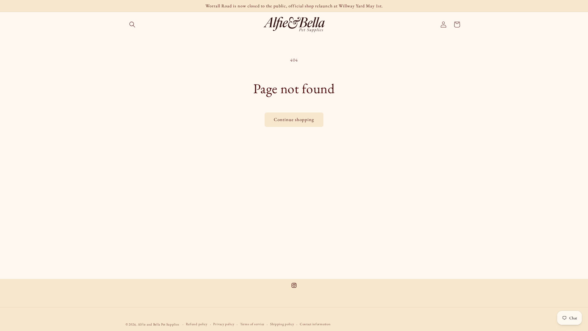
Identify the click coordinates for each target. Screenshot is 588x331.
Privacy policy (223, 324)
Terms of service (252, 324)
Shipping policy (282, 324)
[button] (132, 24)
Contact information (315, 324)
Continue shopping (294, 119)
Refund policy (197, 324)
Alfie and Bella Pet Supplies (158, 324)
